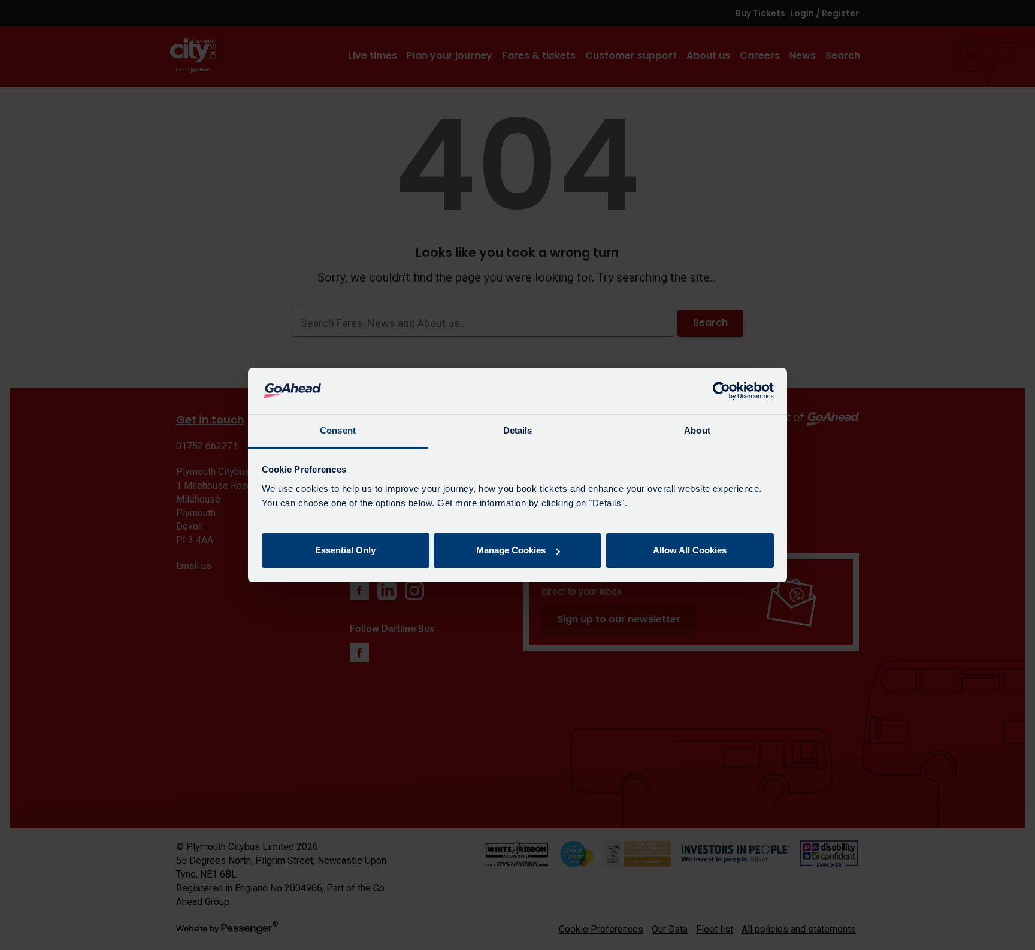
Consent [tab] (338, 430)
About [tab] (697, 430)
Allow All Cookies (690, 550)
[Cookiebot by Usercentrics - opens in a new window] (721, 391)
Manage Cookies (511, 550)
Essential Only (345, 550)
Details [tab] (517, 430)
